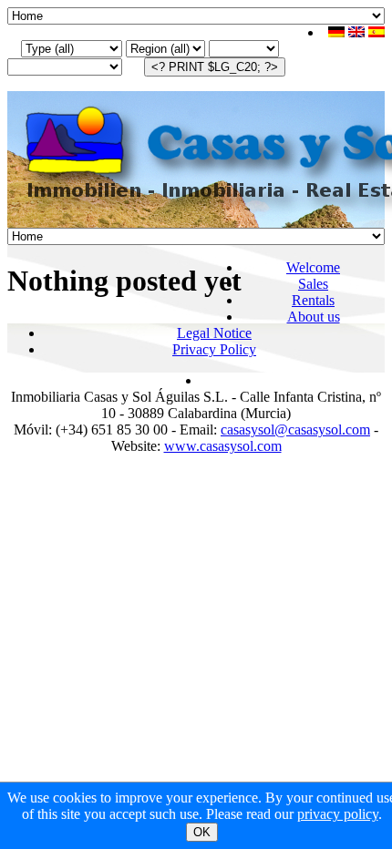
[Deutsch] (336, 32)
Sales (313, 284)
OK (202, 832)
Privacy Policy (214, 349)
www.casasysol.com (223, 446)
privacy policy (337, 814)
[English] (356, 32)
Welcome (313, 267)
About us (313, 316)
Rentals (313, 300)
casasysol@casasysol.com (295, 429)
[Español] (376, 32)
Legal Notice (214, 333)
